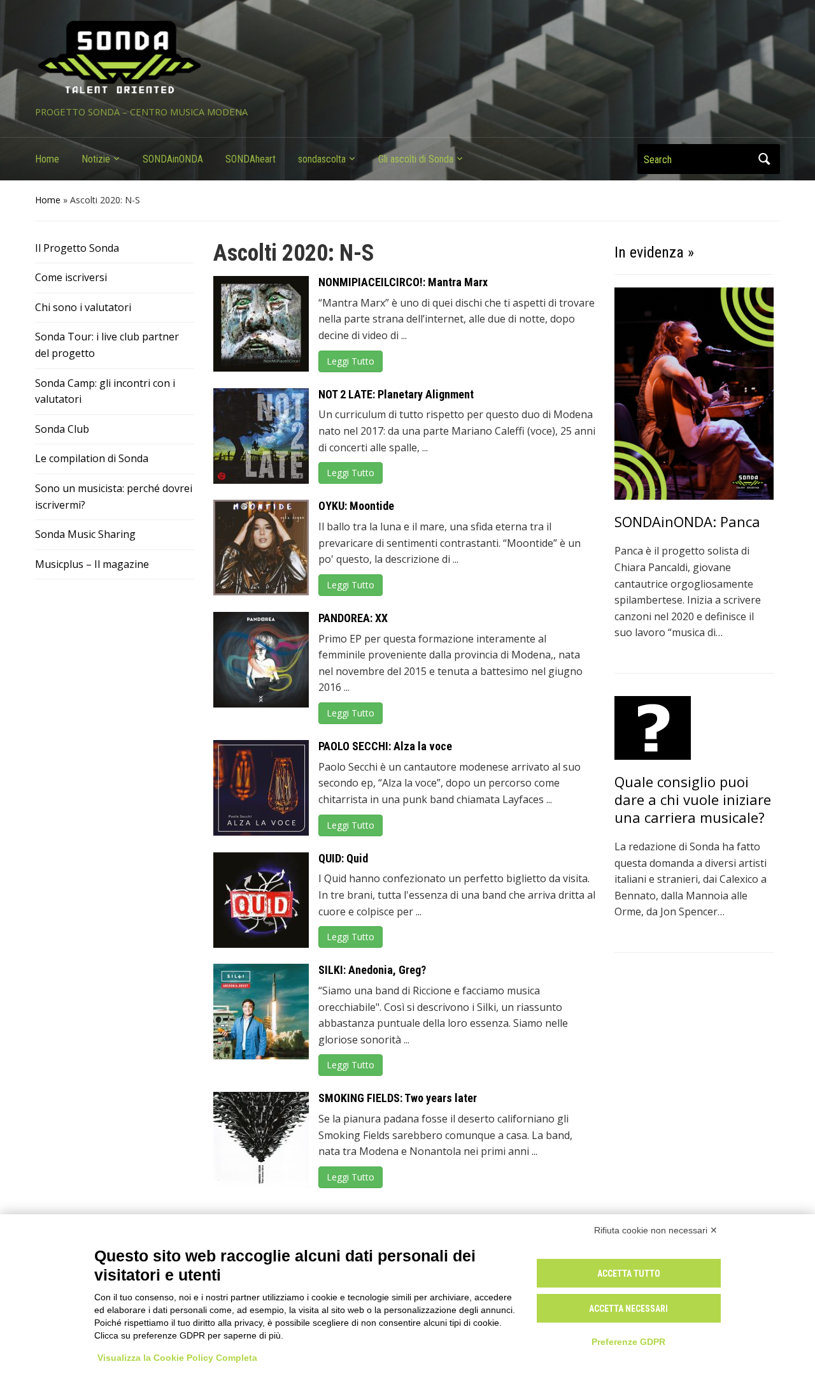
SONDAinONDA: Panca (687, 521)
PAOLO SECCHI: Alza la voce (385, 746)
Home (47, 159)
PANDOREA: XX (353, 618)
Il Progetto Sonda (77, 248)
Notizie (96, 159)
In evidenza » (654, 252)
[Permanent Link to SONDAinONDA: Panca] (694, 393)
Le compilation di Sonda (91, 458)
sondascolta (322, 159)
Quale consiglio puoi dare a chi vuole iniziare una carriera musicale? (692, 799)
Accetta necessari (628, 1308)
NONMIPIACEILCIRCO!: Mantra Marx (403, 282)
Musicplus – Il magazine (92, 564)
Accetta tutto (628, 1273)
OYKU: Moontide (356, 505)
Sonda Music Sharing (85, 534)
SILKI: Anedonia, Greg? (372, 970)
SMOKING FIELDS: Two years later (397, 1098)
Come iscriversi (71, 277)
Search (764, 159)
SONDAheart (250, 159)
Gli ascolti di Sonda (415, 159)
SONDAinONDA (173, 159)
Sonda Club (62, 429)
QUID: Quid (343, 858)
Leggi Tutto (350, 361)
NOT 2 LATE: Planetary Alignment (396, 394)
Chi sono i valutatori (83, 307)
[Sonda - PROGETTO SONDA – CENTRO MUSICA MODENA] (119, 58)
